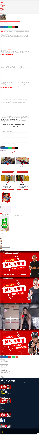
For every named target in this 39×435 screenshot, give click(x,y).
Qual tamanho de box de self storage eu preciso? (5, 247)
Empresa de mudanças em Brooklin (4, 362)
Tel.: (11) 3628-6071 (3, 394)
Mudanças (1, 20)
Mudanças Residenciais (2, 376)
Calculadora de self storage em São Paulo (4, 360)
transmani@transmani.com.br (3, 236)
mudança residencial (3, 31)
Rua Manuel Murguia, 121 (4, 392)
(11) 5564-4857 (2, 233)
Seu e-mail (1, 204)
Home (1, 374)
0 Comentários (6, 214)
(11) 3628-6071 (2, 234)
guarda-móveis (9, 49)
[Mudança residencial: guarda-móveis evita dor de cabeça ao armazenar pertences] (3, 19)
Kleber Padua (9, 214)
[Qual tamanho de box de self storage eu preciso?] (1, 246)
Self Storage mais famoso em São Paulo (4, 242)
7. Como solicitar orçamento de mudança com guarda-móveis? (10, 143)
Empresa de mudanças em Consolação (4, 363)
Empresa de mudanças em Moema (3, 366)
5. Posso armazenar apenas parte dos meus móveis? (9, 138)
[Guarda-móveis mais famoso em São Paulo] (1, 239)
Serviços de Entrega (2, 377)
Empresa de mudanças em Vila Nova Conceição (5, 371)
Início (1, 22)
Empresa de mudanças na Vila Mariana (4, 372)
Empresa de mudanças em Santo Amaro (4, 368)
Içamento (1, 375)
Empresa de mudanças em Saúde (3, 369)
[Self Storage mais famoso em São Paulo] (1, 241)
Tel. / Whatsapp (2, 205)
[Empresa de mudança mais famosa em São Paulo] (1, 244)
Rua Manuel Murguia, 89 (4, 390)
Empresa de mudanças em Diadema (4, 364)
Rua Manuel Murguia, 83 (4, 391)
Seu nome (1, 203)
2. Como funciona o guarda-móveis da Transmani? (9, 131)
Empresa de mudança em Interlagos (4, 361)
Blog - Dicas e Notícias (2, 359)
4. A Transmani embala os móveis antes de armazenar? (9, 136)
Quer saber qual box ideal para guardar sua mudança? (5, 249)
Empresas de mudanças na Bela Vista (4, 373)
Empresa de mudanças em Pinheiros (4, 367)
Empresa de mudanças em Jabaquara (4, 365)
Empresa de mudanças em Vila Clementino (4, 370)
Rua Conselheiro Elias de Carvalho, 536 (7, 393)
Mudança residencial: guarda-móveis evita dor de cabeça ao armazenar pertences (10, 21)
